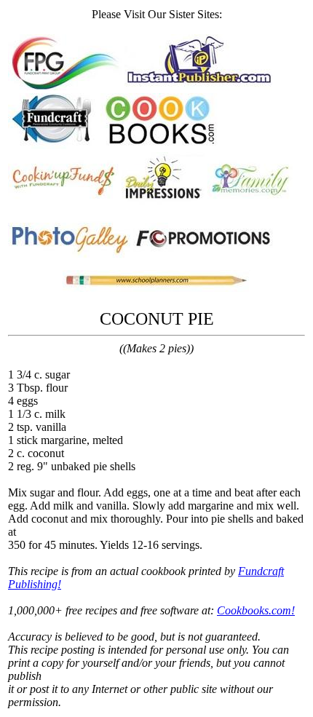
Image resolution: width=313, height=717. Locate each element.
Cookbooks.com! (256, 610)
